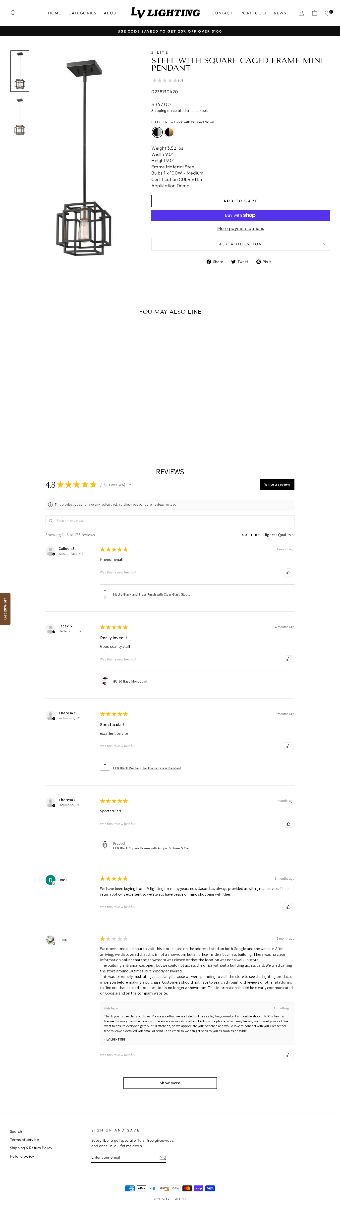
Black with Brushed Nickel (157, 132)
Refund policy (22, 1156)
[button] (130, 484)
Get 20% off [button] (5, 609)
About (111, 12)
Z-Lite (160, 52)
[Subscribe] (163, 1157)
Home (54, 12)
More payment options (240, 228)
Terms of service (24, 1139)
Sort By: (252, 535)
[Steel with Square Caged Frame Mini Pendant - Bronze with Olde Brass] (51, 432)
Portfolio (253, 12)
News (280, 12)
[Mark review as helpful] (288, 572)
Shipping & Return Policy (31, 1147)
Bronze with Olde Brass (169, 132)
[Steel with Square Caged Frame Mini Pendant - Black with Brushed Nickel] (44, 432)
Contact (222, 12)
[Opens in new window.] (54, 883)
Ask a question (240, 244)
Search (16, 1131)
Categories (82, 12)
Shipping (159, 110)
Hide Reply (111, 1008)
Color (182, 122)
